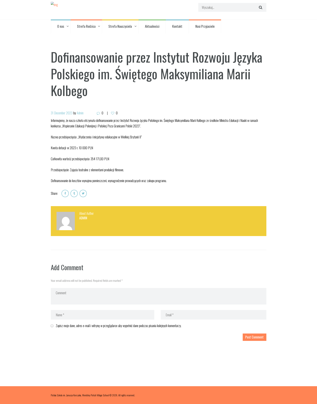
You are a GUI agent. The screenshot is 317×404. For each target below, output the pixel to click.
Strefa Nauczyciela (120, 26)
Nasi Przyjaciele (205, 26)
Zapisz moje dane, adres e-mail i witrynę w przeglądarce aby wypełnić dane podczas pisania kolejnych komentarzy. (118, 325)
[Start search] (260, 7)
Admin (80, 112)
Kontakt (177, 26)
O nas (60, 26)
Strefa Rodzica (86, 26)
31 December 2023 (61, 112)
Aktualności (152, 26)
